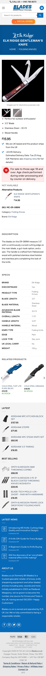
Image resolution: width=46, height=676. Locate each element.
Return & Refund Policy (32, 663)
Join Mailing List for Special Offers (23, 643)
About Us (13, 645)
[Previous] (6, 81)
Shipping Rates (9, 666)
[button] (3, 8)
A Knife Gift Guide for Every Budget (26, 538)
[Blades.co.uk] (22, 8)
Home (12, 49)
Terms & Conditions (11, 663)
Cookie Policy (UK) (23, 647)
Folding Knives (28, 49)
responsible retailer (11, 616)
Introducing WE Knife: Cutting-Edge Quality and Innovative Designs (26, 529)
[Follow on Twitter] (14, 625)
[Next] (40, 81)
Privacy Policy (23, 666)
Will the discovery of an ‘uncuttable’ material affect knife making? (26, 556)
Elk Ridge (12, 216)
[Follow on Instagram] (9, 625)
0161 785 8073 (29, 2)
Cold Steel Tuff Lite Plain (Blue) (11, 387)
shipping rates (30, 158)
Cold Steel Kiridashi (34, 386)
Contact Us (31, 645)
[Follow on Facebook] (4, 625)
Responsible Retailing (22, 641)
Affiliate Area (36, 666)
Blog (22, 645)
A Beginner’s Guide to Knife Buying (25, 546)
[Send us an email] (19, 625)
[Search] (40, 15)
